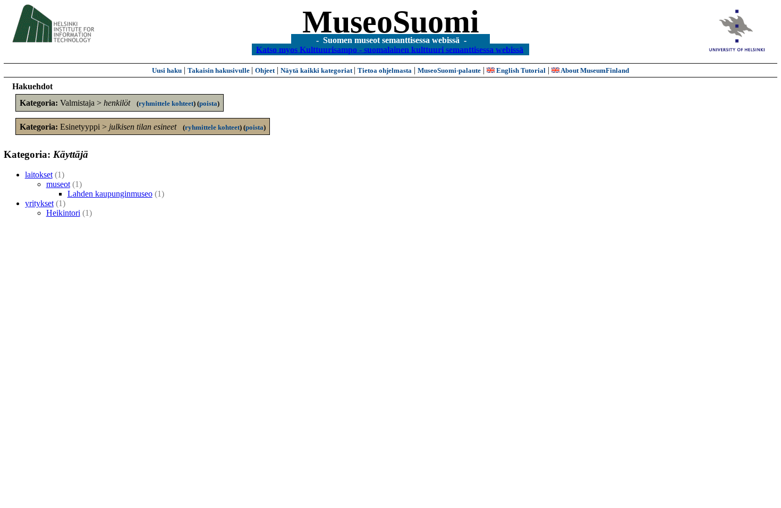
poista (208, 103)
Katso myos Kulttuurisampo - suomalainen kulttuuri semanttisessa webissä (389, 49)
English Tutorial (520, 70)
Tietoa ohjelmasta (385, 70)
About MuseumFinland (594, 70)
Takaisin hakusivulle (219, 70)
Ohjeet (265, 70)
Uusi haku (167, 70)
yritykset (39, 203)
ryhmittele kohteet (166, 103)
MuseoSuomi (390, 21)
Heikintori (63, 212)
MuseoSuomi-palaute (449, 70)
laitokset (39, 174)
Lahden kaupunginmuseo (109, 193)
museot (58, 184)
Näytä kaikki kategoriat (317, 70)
